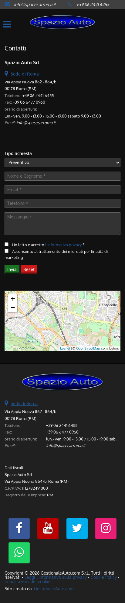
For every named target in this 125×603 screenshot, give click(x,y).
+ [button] (13, 298)
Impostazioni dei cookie (28, 581)
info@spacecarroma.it (35, 4)
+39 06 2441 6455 (92, 4)
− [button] (13, 307)
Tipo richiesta (18, 153)
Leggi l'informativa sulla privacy (56, 577)
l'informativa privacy (63, 244)
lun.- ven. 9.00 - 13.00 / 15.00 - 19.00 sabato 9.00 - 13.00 (53, 115)
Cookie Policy (104, 577)
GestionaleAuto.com (53, 588)
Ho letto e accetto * (48, 244)
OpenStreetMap (88, 348)
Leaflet (65, 348)
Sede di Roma (24, 403)
